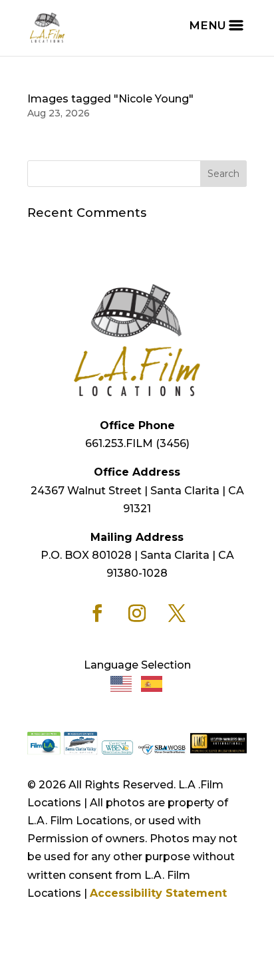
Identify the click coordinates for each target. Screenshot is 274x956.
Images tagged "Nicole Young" (110, 98)
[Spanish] (152, 683)
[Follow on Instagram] (137, 613)
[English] (121, 683)
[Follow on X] (177, 613)
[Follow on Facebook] (97, 613)
